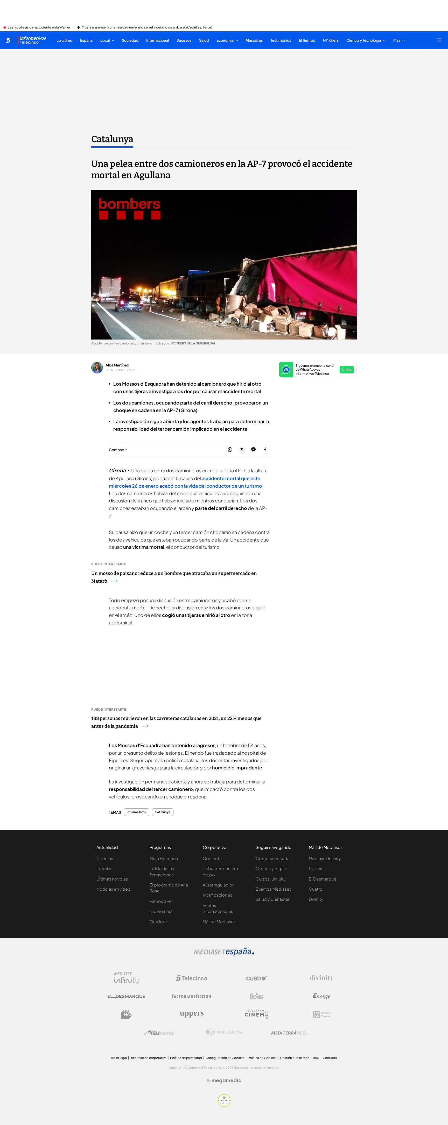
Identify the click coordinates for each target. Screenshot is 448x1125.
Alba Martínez (117, 365)
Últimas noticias (112, 879)
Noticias (104, 858)
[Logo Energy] (322, 996)
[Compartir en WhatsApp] (230, 450)
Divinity (316, 899)
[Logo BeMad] (126, 1014)
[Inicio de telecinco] (8, 40)
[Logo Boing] (257, 996)
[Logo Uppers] (191, 1014)
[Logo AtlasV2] (159, 1032)
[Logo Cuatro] (256, 978)
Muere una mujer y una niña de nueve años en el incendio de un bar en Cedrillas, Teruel (147, 27)
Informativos (136, 812)
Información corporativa (148, 1058)
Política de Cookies (262, 1058)
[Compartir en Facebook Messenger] (253, 450)
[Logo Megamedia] (226, 1080)
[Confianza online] (224, 1105)
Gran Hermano (164, 858)
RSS (316, 1058)
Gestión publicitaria (294, 1058)
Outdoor (158, 921)
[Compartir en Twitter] (241, 450)
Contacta (212, 858)
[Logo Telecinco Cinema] (257, 1014)
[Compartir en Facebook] (265, 450)
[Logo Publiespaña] (224, 1032)
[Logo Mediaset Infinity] (126, 978)
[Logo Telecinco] (191, 978)
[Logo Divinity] (322, 978)
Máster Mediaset (219, 921)
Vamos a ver (161, 901)
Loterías (104, 868)
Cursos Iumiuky (271, 879)
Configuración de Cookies (225, 1058)
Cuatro (316, 889)
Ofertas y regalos (273, 868)
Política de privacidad (186, 1058)
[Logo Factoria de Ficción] (191, 996)
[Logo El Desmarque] (126, 996)
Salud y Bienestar (272, 899)
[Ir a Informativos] (32, 40)
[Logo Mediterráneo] (289, 1032)
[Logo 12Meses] (321, 1014)
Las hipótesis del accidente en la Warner (39, 27)
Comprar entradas (274, 858)
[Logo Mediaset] (224, 955)
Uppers (316, 868)
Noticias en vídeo (113, 889)
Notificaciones (217, 895)
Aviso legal (119, 1058)
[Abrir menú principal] (439, 40)
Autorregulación (219, 885)
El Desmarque (322, 879)
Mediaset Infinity (325, 858)
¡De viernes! (161, 911)
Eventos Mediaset (273, 889)
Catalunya (112, 139)
